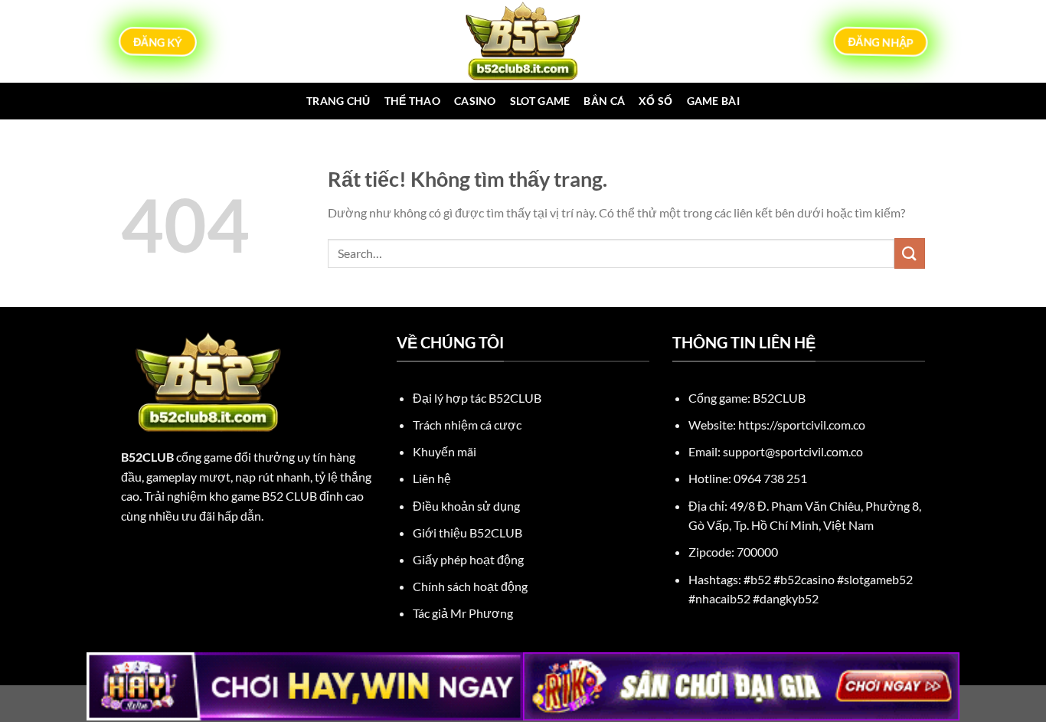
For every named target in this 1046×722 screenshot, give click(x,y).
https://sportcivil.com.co (801, 424)
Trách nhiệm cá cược (467, 424)
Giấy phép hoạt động (468, 559)
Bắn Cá (604, 100)
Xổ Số (655, 100)
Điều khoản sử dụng (466, 505)
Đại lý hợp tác (477, 397)
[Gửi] (909, 253)
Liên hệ (432, 478)
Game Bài (713, 100)
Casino (475, 100)
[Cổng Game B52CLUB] (523, 41)
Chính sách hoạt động (470, 586)
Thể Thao (412, 100)
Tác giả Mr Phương (463, 613)
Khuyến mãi (444, 451)
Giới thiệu (467, 532)
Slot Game (540, 100)
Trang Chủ (338, 100)
